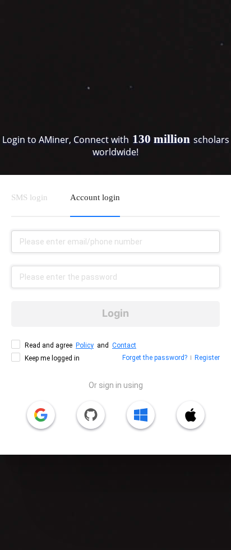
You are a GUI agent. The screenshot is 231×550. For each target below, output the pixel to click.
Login (115, 313)
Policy (85, 345)
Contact (124, 345)
